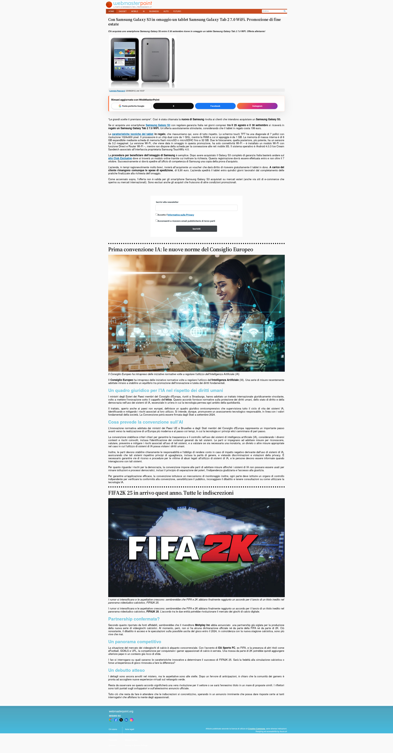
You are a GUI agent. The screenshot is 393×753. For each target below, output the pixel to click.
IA (144, 11)
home (111, 11)
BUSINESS (154, 11)
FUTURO (177, 11)
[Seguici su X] (121, 720)
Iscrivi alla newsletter (167, 202)
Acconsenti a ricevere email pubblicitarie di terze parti (186, 221)
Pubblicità (113, 740)
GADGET (122, 11)
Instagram (257, 106)
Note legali (129, 729)
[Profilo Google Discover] (110, 720)
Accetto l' (176, 214)
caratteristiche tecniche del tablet (132, 134)
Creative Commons (256, 728)
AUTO (166, 11)
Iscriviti (196, 228)
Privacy (128, 734)
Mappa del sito (131, 740)
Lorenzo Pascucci (117, 90)
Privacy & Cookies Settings (136, 745)
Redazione (113, 734)
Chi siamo (113, 729)
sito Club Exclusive (120, 158)
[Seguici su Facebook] (116, 720)
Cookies (112, 745)
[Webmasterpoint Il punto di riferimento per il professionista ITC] (129, 7)
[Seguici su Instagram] (131, 720)
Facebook (215, 106)
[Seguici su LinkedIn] (126, 720)
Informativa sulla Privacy (181, 214)
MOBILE (134, 11)
